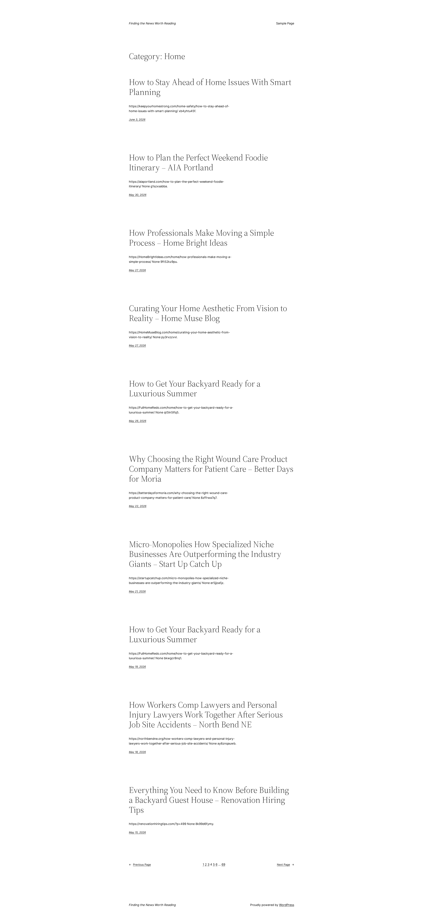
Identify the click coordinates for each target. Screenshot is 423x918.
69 (223, 864)
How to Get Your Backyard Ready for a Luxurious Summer (195, 388)
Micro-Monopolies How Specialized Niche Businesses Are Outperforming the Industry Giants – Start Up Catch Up (205, 554)
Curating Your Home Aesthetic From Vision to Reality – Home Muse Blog (208, 313)
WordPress (286, 905)
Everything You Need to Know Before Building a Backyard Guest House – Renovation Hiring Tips (209, 800)
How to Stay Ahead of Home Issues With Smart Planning (210, 87)
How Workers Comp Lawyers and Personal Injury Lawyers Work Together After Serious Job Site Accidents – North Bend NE (206, 714)
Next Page (285, 864)
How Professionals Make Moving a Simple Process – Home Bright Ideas (201, 238)
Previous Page (140, 864)
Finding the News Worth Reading (152, 23)
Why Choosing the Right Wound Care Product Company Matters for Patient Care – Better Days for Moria (211, 468)
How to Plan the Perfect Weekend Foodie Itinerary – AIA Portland (198, 162)
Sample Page (285, 23)
